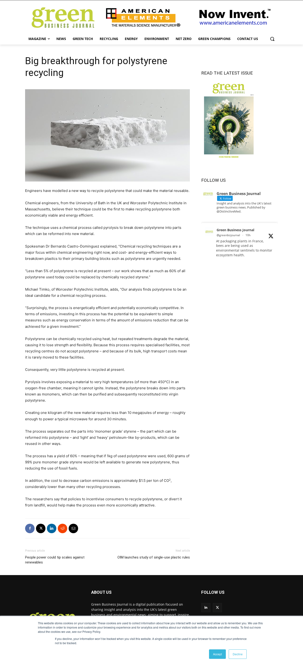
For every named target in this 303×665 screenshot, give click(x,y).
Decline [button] (238, 654)
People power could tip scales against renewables (55, 559)
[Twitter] (217, 607)
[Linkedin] (51, 528)
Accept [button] (217, 654)
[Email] (73, 528)
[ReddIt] (62, 528)
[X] (40, 528)
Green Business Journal (235, 230)
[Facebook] (30, 528)
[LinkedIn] (205, 607)
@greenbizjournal (228, 235)
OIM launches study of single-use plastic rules (153, 557)
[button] (272, 38)
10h (247, 235)
